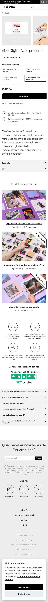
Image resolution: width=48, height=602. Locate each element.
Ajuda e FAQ (24, 509)
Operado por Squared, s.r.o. (24, 554)
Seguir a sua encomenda (24, 514)
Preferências (24, 594)
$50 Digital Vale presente (23, 50)
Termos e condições (24, 540)
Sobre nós (24, 519)
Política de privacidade (24, 535)
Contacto (24, 524)
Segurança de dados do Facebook (24, 544)
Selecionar (24, 96)
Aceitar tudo (23, 587)
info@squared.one (24, 549)
